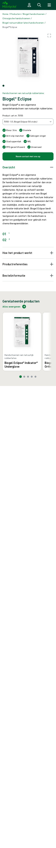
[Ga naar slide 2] (24, 376)
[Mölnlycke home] (9, 5)
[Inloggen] (29, 5)
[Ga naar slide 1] (20, 376)
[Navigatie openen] (49, 5)
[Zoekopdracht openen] (39, 5)
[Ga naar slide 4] (31, 376)
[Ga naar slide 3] (28, 376)
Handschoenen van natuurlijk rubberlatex (23, 93)
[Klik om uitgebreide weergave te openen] (28, 56)
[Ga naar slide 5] (35, 376)
